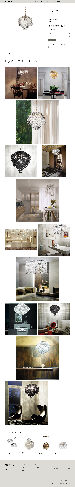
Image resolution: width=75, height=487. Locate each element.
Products (36, 1)
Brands (42, 1)
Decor (23, 474)
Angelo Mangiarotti (55, 19)
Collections (50, 1)
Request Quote (52, 40)
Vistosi (49, 8)
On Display (36, 468)
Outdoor (23, 473)
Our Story (36, 466)
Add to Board (61, 40)
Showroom (57, 1)
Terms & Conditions (67, 483)
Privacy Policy (61, 483)
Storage (23, 468)
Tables (23, 467)
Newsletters (37, 467)
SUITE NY (56, 483)
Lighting (23, 470)
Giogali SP (10, 4)
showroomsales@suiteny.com (53, 44)
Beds (23, 471)
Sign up (68, 468)
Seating (23, 466)
